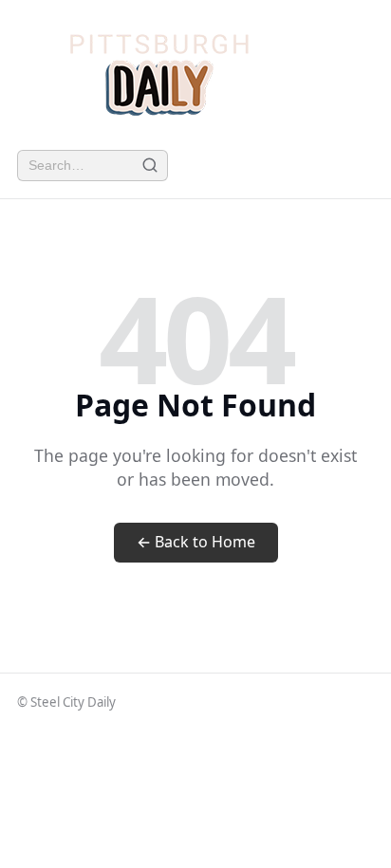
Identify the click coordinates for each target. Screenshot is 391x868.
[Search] (149, 165)
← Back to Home (196, 541)
